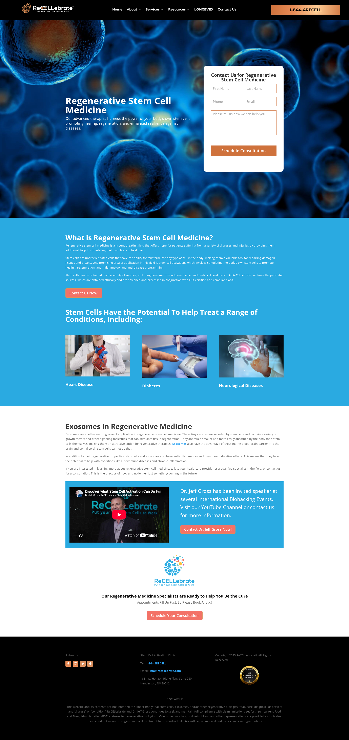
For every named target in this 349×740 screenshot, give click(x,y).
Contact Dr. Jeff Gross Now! (208, 529)
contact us (262, 507)
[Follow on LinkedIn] (83, 664)
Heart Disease (79, 384)
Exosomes (179, 444)
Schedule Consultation (243, 150)
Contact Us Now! (83, 293)
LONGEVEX (203, 9)
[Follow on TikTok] (90, 664)
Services (153, 9)
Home (117, 9)
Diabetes (151, 386)
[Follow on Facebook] (68, 664)
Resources (177, 9)
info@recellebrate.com (165, 671)
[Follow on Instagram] (75, 664)
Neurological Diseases (241, 385)
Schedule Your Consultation (175, 615)
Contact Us (227, 9)
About (132, 9)
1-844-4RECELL (306, 9)
